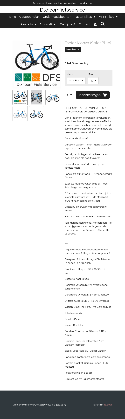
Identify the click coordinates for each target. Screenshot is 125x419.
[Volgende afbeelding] (55, 64)
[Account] (95, 24)
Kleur (70, 74)
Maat (91, 74)
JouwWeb (108, 405)
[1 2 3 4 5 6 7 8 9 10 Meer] (69, 95)
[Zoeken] (102, 24)
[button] (20, 97)
